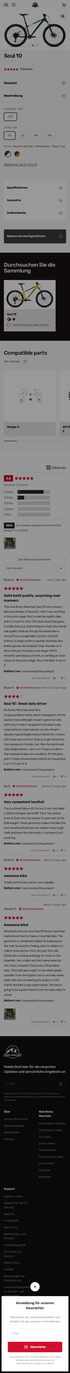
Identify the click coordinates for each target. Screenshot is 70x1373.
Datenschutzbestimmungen (28, 1363)
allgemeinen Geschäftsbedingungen (34, 1360)
